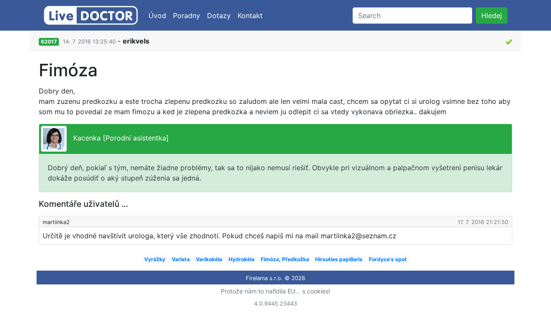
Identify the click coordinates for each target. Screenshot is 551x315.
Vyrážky (154, 259)
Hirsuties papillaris (338, 259)
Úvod (157, 15)
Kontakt (250, 15)
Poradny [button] (186, 15)
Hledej (491, 15)
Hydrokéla (241, 259)
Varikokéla (209, 259)
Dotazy (219, 15)
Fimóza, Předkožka (285, 259)
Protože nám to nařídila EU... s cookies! (275, 291)
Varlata (181, 259)
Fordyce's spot (388, 259)
